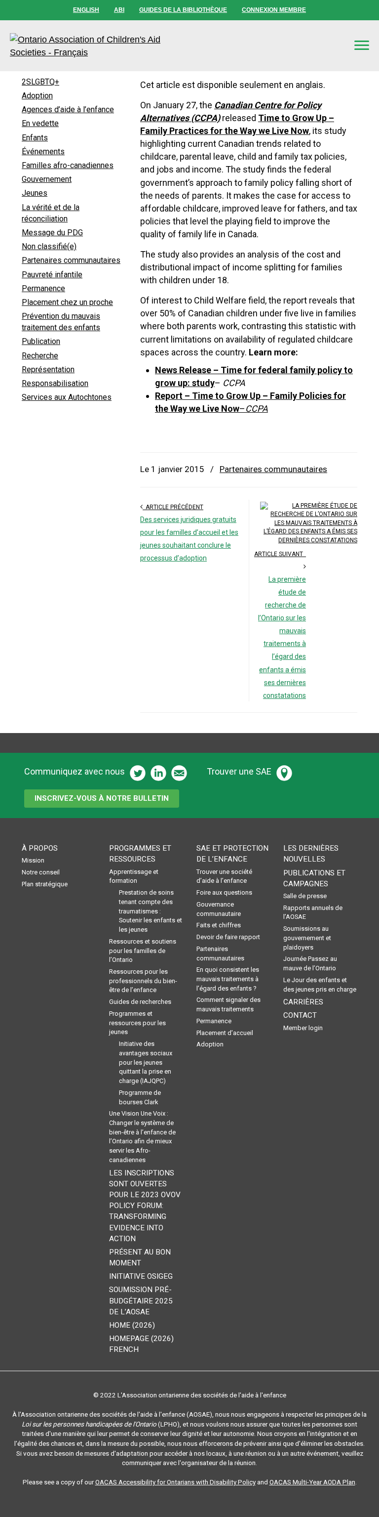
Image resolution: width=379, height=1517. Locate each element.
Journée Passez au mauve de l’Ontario (310, 963)
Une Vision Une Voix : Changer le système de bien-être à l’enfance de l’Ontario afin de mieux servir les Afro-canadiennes (142, 1137)
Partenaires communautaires (273, 469)
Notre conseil (41, 872)
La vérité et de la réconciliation (50, 213)
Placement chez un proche (67, 302)
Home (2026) (132, 1325)
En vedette (40, 123)
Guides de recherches (140, 1001)
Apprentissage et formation (133, 876)
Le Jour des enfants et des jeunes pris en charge (319, 984)
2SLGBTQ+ (40, 82)
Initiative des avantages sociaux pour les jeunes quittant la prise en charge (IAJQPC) (145, 1062)
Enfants (35, 137)
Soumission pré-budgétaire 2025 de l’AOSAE (141, 1300)
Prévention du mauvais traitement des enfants (61, 321)
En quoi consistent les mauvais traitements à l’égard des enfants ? (227, 979)
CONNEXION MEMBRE (274, 9)
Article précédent (173, 507)
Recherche (40, 355)
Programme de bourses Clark (140, 1097)
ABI (119, 9)
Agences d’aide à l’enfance (68, 109)
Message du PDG (52, 232)
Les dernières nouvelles (311, 854)
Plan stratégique (45, 884)
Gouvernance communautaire (218, 909)
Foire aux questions (224, 892)
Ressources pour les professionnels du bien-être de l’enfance (143, 981)
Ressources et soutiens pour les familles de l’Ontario (142, 950)
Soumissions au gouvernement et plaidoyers (307, 938)
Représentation (48, 369)
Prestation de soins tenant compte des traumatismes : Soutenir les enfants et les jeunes (150, 911)
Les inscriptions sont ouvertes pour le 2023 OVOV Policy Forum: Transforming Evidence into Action (145, 1206)
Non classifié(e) (49, 246)
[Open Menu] (361, 45)
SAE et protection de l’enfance (232, 854)
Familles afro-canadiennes (68, 165)
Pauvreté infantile (52, 274)
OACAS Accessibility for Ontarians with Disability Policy (175, 1482)
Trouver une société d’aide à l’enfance (224, 876)
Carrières (303, 1001)
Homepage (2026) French (141, 1344)
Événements (43, 151)
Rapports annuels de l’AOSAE (312, 912)
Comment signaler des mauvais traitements (228, 1004)
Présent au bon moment (140, 1257)
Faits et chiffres (218, 925)
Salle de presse (305, 896)
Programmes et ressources (140, 854)
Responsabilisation (55, 383)
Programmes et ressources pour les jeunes (137, 1023)
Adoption (37, 95)
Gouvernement (47, 179)
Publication (41, 341)
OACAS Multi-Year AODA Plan (312, 1482)
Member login (303, 1028)
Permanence (43, 288)
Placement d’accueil (224, 1033)
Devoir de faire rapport (228, 937)
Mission (33, 860)
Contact (300, 1015)
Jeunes (34, 193)
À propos (40, 848)
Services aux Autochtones (67, 397)
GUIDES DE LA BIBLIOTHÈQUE (183, 9)
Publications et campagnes (314, 878)
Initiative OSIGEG (141, 1276)
